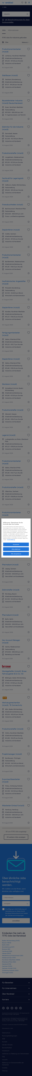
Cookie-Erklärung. (11, 539)
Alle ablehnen (16, 549)
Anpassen (16, 544)
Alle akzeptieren (16, 554)
